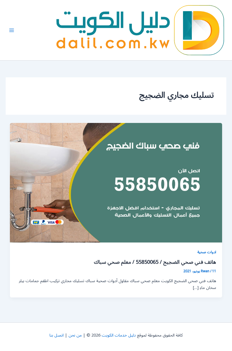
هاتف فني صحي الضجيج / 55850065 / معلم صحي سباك (155, 262)
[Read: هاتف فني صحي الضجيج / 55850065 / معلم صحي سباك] (116, 182)
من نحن (75, 335)
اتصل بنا (57, 335)
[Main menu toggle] (12, 30)
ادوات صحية (206, 252)
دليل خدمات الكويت (119, 335)
